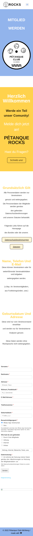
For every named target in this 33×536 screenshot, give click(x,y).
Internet (6, 443)
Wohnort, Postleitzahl (9, 389)
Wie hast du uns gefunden (10, 435)
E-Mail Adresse (7, 397)
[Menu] (27, 4)
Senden (5, 470)
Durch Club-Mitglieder (11, 437)
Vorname (5, 366)
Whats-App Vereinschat (11, 423)
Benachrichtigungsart (9, 420)
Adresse (4, 382)
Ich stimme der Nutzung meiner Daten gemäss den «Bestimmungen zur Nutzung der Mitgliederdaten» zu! (15, 459)
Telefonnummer (7, 405)
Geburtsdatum (7, 413)
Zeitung (6, 440)
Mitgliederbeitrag (6, 477)
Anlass (5, 445)
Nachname (5, 374)
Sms (4, 425)
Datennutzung (6, 455)
